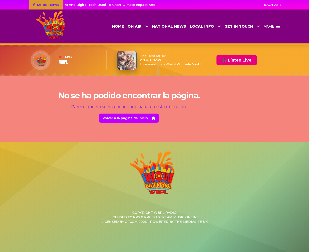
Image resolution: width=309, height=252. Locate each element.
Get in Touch (238, 26)
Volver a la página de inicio (125, 118)
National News (169, 26)
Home (118, 26)
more (269, 26)
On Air (135, 26)
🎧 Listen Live (237, 60)
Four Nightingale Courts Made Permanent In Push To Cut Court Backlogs (126, 5)
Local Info (202, 26)
